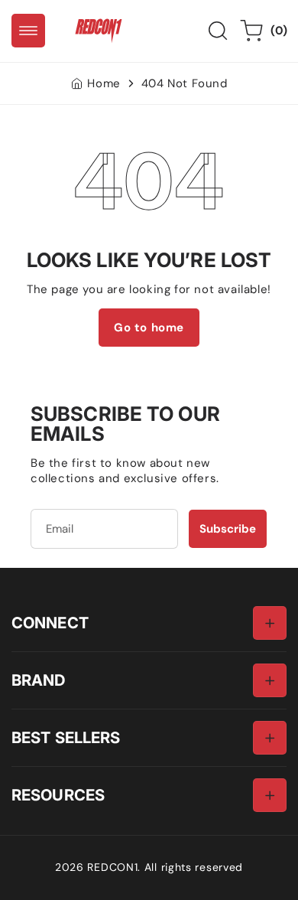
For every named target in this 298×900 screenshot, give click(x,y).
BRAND (38, 680)
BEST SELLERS (65, 737)
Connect (50, 622)
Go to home (149, 327)
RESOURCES (58, 794)
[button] (28, 30)
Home (103, 83)
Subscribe (227, 528)
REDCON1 (112, 867)
